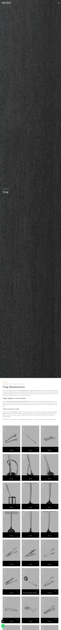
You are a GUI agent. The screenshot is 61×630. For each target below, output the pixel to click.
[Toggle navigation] (58, 3)
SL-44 (42, 514)
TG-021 (42, 600)
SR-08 (4, 457)
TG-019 (4, 429)
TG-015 (42, 543)
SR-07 (4, 486)
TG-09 (23, 543)
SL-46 (4, 514)
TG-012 (4, 572)
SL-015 (23, 572)
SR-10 (42, 457)
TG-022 (42, 572)
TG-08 (4, 600)
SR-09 (23, 457)
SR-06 (42, 429)
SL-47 (42, 486)
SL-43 (23, 429)
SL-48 (23, 486)
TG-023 (4, 543)
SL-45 (23, 514)
